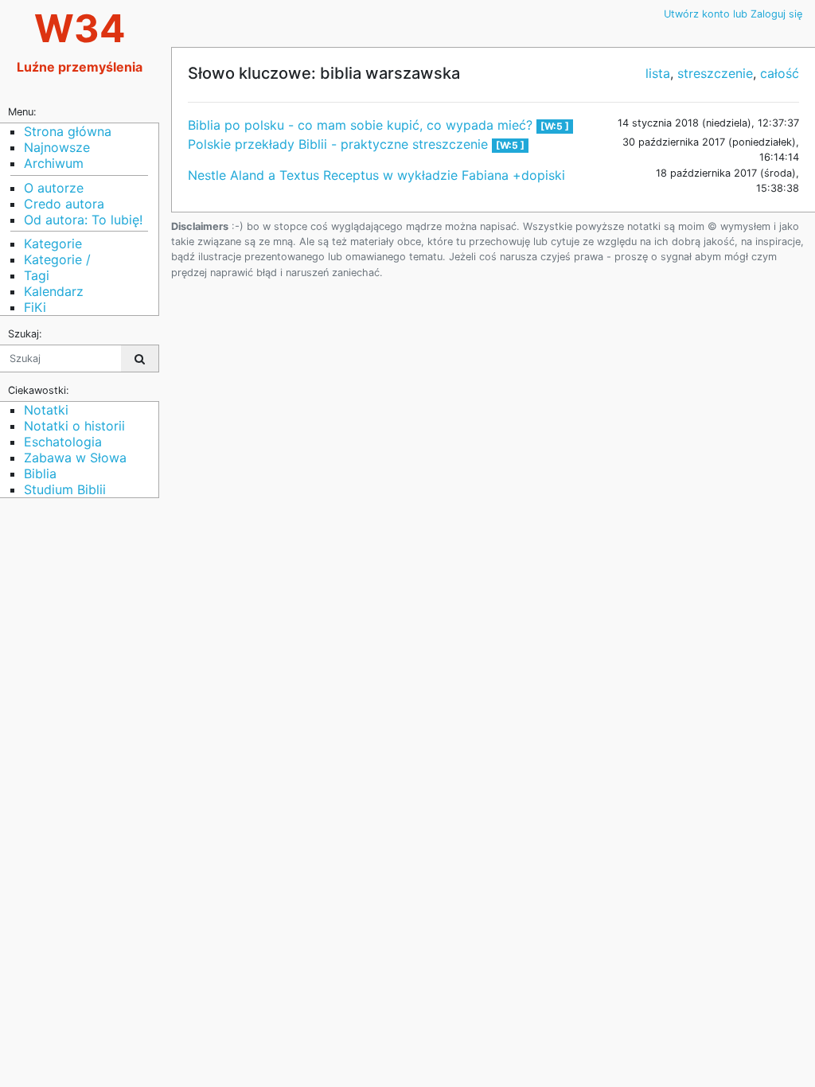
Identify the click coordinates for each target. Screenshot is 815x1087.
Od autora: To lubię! (83, 220)
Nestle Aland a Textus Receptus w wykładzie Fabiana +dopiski (376, 175)
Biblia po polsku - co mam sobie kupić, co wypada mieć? (362, 125)
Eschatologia (63, 442)
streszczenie (715, 73)
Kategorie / (57, 259)
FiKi (35, 307)
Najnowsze (57, 147)
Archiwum (54, 163)
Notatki (46, 410)
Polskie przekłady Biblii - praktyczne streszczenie (340, 144)
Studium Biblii (65, 489)
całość (779, 73)
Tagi (36, 275)
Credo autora (64, 204)
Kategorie (53, 243)
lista (657, 73)
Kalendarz (54, 291)
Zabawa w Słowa (75, 458)
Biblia (40, 473)
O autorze (54, 188)
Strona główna (67, 131)
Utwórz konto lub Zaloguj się (733, 14)
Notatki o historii (74, 426)
